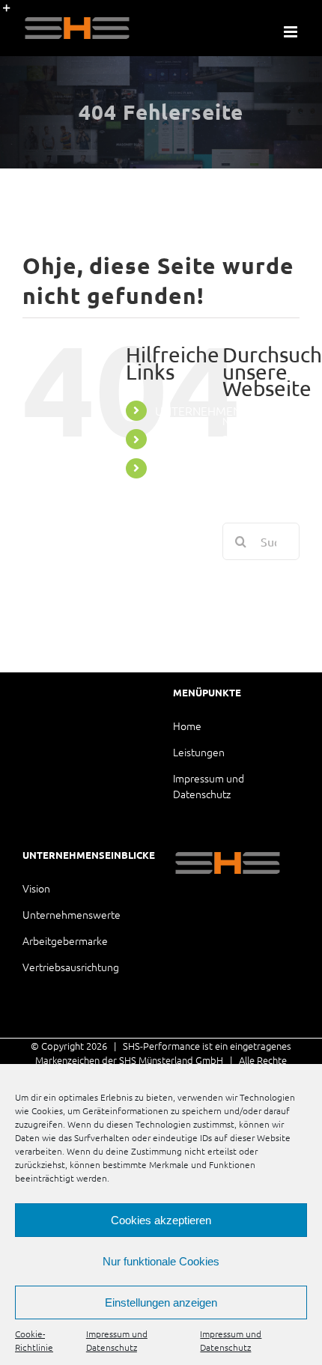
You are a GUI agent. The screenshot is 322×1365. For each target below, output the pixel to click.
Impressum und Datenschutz (117, 1340)
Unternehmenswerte (71, 914)
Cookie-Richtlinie (34, 1340)
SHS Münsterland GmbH (171, 1060)
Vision (36, 888)
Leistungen (199, 751)
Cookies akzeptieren (161, 1220)
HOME (172, 439)
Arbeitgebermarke (65, 940)
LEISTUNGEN (189, 468)
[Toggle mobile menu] (292, 32)
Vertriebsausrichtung (70, 966)
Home (187, 725)
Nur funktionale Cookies (161, 1261)
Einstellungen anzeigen (161, 1302)
